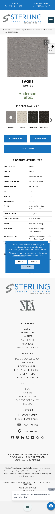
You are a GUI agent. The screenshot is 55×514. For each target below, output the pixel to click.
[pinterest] (17, 438)
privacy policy (28, 253)
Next (51, 116)
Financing (40, 139)
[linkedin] (32, 438)
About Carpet (21, 30)
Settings (27, 267)
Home (5, 30)
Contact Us (15, 139)
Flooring (11, 30)
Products (30, 30)
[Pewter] (10, 117)
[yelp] (37, 438)
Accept (21, 262)
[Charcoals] (33, 117)
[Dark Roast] (44, 117)
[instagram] (27, 438)
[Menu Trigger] (51, 20)
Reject (34, 262)
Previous (4, 116)
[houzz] (22, 438)
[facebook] (12, 438)
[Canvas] (22, 117)
